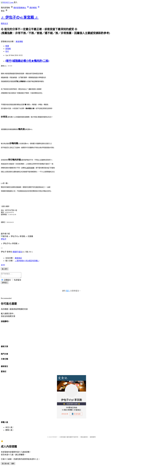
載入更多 (5, 269)
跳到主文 (4, 23)
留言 (20, 252)
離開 (12, 463)
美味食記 (18, 258)
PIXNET (54, 437)
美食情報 (19, 41)
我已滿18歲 (5, 463)
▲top (3, 265)
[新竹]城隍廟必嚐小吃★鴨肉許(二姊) (27, 60)
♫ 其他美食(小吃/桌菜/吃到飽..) (27, 261)
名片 (7, 51)
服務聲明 (93, 437)
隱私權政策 (84, 437)
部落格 (8, 49)
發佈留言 (5, 282)
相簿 (7, 46)
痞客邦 (15, 252)
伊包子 (3, 239)
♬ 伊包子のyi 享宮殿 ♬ (20, 17)
